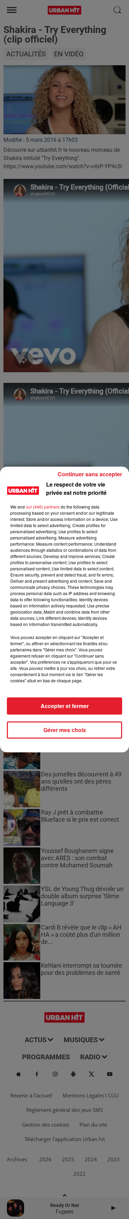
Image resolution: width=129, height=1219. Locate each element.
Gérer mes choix (64, 730)
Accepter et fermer (65, 706)
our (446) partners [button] (43, 507)
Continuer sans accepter (90, 474)
